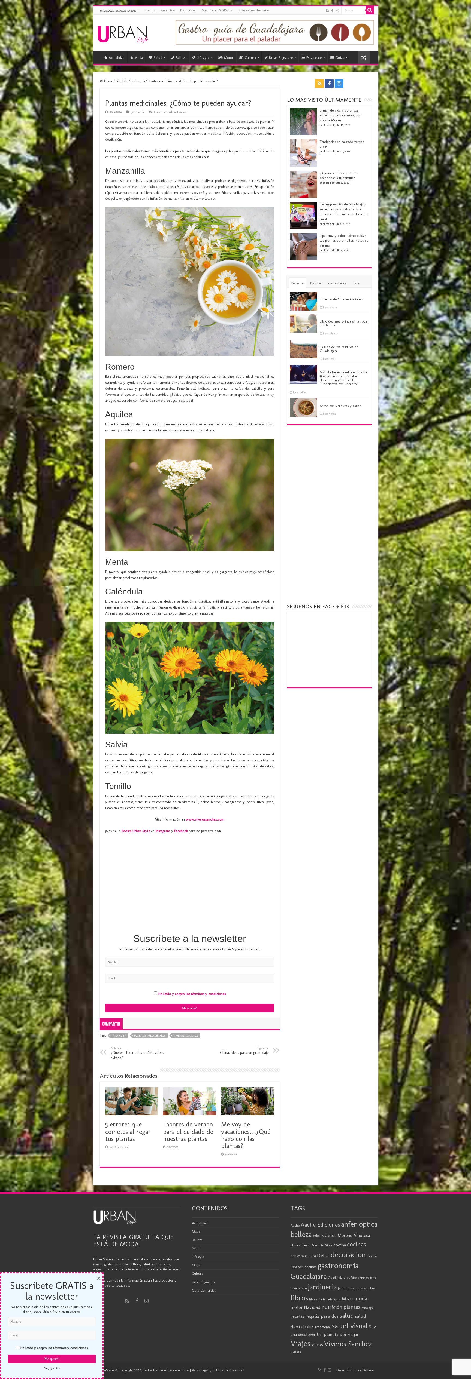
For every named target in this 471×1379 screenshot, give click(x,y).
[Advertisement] (189, 889)
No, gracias (52, 1368)
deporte (372, 1256)
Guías (339, 58)
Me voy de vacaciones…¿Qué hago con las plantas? (245, 1135)
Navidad (312, 1307)
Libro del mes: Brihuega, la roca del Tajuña (343, 323)
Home (108, 81)
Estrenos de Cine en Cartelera (342, 299)
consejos (297, 1255)
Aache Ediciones (320, 1224)
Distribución (188, 10)
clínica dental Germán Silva (311, 1245)
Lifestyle (203, 58)
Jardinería (138, 81)
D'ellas (323, 1255)
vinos (317, 1344)
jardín (342, 1288)
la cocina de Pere (358, 1288)
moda (360, 1298)
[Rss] (327, 10)
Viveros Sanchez (185, 1035)
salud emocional (318, 1327)
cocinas (356, 1244)
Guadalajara (309, 1276)
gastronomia (338, 1265)
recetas (297, 1316)
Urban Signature (281, 58)
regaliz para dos (322, 1316)
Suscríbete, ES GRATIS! (217, 10)
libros (299, 1297)
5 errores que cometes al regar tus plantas (128, 1131)
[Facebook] (332, 10)
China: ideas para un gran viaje (244, 1050)
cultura (310, 1256)
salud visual (350, 1325)
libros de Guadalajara (325, 1299)
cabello (318, 1236)
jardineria (119, 1035)
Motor (228, 58)
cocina (339, 1245)
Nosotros (149, 10)
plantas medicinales (150, 1035)
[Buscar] (370, 10)
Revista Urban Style (136, 831)
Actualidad (117, 58)
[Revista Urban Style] (123, 33)
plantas (351, 1307)
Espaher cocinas (303, 1266)
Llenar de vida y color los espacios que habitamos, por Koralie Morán (340, 115)
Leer (373, 1288)
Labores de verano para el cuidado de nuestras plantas (188, 1131)
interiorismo (299, 1288)
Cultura (250, 58)
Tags (356, 283)
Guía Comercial (204, 1290)
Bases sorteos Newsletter (254, 10)
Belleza (181, 58)
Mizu (347, 1299)
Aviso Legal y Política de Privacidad (218, 1370)
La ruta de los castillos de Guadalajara (339, 349)
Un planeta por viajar (338, 1334)
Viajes (300, 1343)
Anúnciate (168, 10)
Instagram (163, 831)
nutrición (332, 1307)
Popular (315, 283)
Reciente (297, 283)
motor (297, 1307)
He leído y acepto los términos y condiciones (192, 994)
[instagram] (337, 10)
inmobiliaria (368, 1278)
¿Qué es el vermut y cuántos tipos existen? (137, 1053)
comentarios (337, 283)
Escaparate (314, 58)
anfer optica (359, 1224)
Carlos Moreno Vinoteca (347, 1235)
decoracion (348, 1254)
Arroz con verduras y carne (340, 406)
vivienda (296, 1351)
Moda (138, 58)
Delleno (368, 1370)
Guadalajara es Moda (343, 1278)
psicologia (367, 1308)
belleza (301, 1234)
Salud (158, 58)
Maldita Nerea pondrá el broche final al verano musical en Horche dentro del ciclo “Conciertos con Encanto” (343, 378)
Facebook (181, 831)
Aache (295, 1225)
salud (347, 1315)
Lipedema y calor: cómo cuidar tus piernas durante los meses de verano (344, 240)
